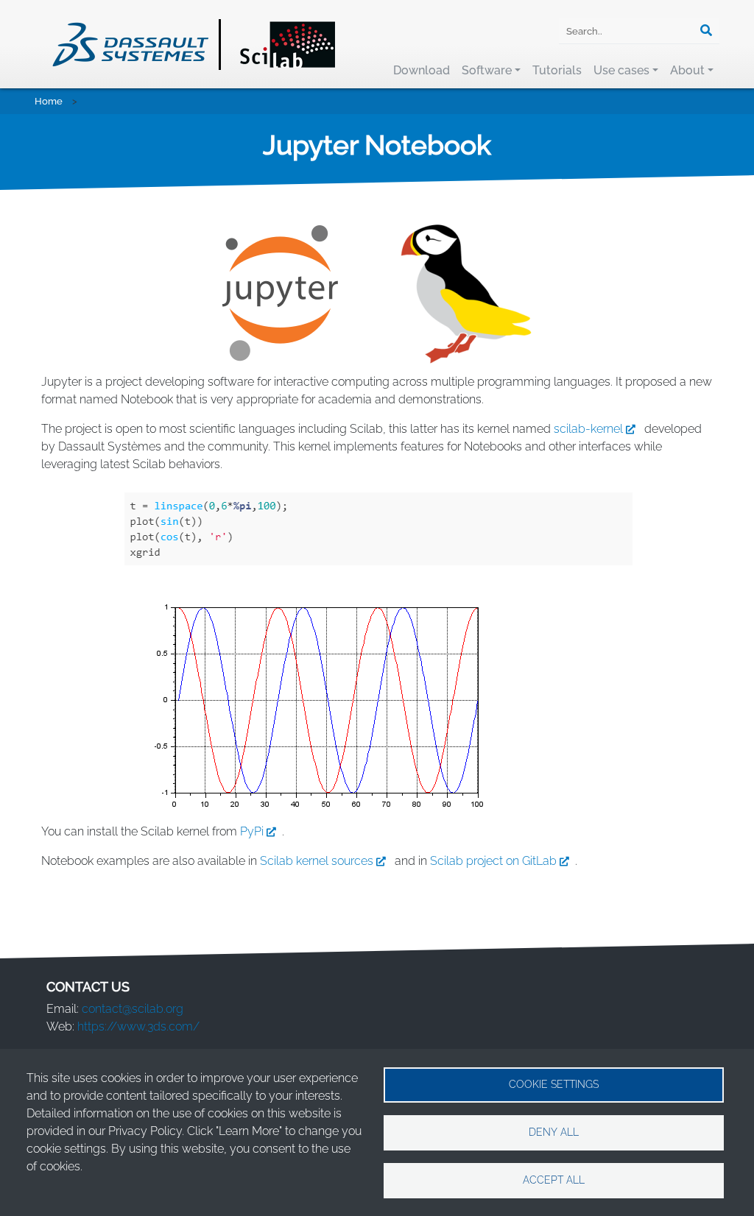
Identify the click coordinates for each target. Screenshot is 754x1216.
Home (49, 101)
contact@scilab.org (132, 1009)
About (687, 70)
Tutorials (557, 70)
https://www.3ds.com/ (138, 1026)
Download (421, 70)
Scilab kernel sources (316, 861)
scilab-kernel (588, 429)
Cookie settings (554, 1084)
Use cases (621, 70)
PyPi (252, 831)
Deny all (554, 1132)
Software (487, 70)
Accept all (554, 1180)
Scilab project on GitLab (493, 861)
